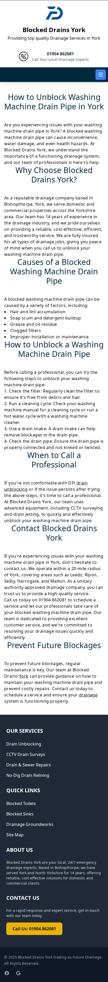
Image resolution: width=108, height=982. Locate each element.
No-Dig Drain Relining (27, 775)
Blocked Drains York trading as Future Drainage (59, 957)
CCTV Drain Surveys (25, 754)
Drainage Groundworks (29, 824)
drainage (88, 695)
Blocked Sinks (20, 814)
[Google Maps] (18, 973)
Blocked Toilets (21, 803)
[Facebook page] (6, 973)
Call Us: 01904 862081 (34, 929)
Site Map (15, 835)
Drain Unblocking (23, 744)
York (24, 676)
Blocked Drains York (54, 29)
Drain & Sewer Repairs (28, 765)
